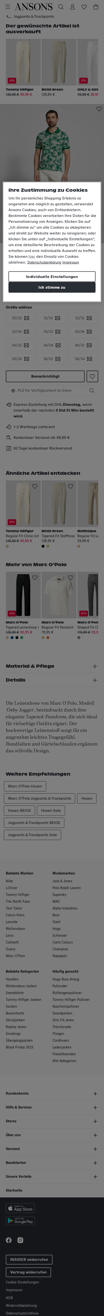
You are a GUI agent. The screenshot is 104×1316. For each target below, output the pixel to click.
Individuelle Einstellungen (52, 277)
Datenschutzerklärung (44, 262)
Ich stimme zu (51, 287)
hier (32, 257)
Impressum (70, 262)
